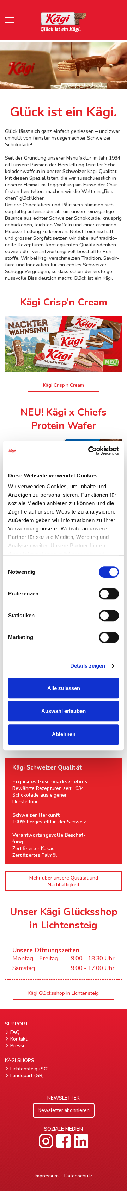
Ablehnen (63, 734)
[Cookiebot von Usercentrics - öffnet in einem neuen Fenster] (89, 450)
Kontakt (18, 1039)
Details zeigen (87, 666)
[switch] (109, 593)
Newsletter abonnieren (64, 1110)
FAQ (15, 1032)
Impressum (47, 1175)
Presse (18, 1045)
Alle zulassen (63, 688)
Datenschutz (78, 1175)
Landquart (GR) (27, 1075)
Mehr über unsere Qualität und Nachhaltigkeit (63, 881)
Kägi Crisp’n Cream (63, 385)
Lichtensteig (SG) (29, 1069)
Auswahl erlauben (63, 711)
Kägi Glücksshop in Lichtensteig (63, 993)
